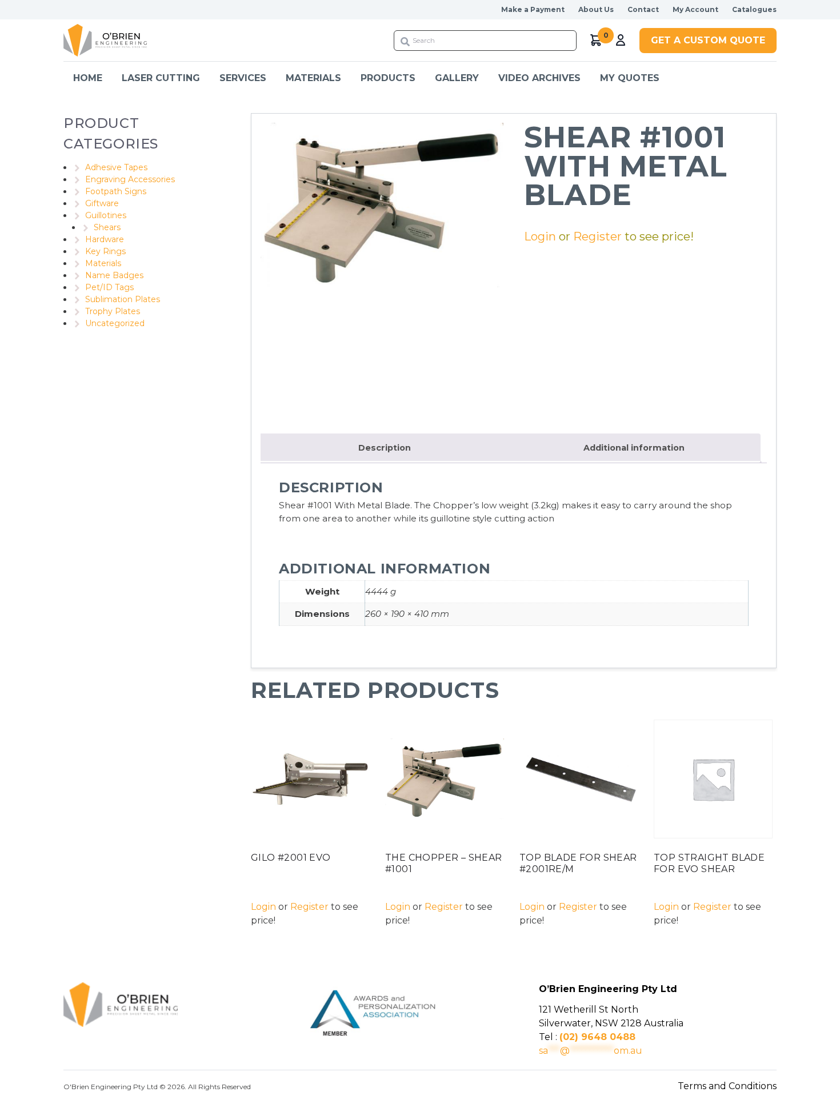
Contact (643, 9)
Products (388, 78)
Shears (107, 227)
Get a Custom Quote (708, 40)
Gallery (457, 78)
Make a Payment (533, 9)
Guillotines (105, 215)
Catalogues (754, 9)
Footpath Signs (115, 191)
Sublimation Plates (122, 299)
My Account (695, 9)
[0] (596, 40)
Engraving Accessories (130, 179)
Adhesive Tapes (116, 167)
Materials (103, 263)
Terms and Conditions (727, 1086)
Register (597, 236)
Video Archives (539, 78)
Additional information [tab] (634, 448)
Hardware (104, 239)
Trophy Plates (112, 311)
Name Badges (114, 275)
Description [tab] (384, 448)
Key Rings (105, 251)
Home (87, 78)
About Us (596, 9)
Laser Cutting (161, 78)
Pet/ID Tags (109, 287)
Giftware (102, 203)
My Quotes (629, 78)
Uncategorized (115, 323)
